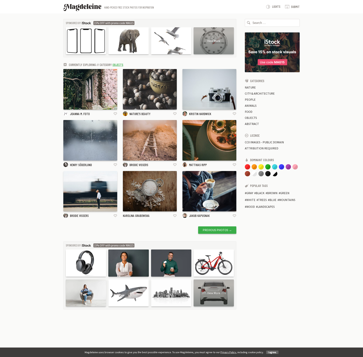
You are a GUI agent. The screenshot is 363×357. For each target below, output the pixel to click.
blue (272, 200)
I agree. (272, 352)
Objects (117, 65)
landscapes (266, 207)
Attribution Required (261, 148)
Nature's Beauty (140, 114)
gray (249, 193)
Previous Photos (217, 230)
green (284, 193)
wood (250, 207)
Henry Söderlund (81, 165)
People (250, 99)
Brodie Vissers (139, 165)
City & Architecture (260, 93)
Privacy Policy (228, 352)
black (260, 193)
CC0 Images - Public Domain (264, 142)
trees (262, 200)
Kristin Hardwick (200, 114)
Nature (250, 87)
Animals (251, 105)
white (250, 200)
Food (248, 112)
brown (272, 193)
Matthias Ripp (198, 165)
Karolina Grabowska (136, 215)
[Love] (115, 113)
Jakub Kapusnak (199, 215)
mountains (287, 200)
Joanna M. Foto (80, 114)
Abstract (252, 124)
